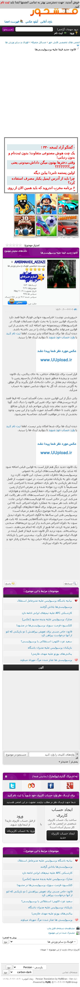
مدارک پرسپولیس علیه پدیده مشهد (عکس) (47, 619)
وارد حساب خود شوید (62, 337)
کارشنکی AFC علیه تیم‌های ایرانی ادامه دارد (47, 612)
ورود (72, 33)
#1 (75, 309)
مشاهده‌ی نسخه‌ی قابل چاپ (61, 928)
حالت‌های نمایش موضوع (16, 250)
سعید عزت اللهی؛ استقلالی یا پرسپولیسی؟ (46, 641)
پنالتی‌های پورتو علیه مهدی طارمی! (51, 653)
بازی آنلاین (46, 21)
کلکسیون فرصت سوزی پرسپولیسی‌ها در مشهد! (44, 625)
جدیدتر (64, 761)
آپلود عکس (32, 21)
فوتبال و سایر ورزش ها (17, 42)
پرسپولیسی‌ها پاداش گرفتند (56, 606)
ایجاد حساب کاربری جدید (62, 835)
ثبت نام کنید (13, 333)
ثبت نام (58, 33)
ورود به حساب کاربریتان (21, 830)
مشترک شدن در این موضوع (62, 932)
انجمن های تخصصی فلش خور (64, 42)
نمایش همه (40, 776)
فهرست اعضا (12, 21)
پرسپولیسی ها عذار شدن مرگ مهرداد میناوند (46, 659)
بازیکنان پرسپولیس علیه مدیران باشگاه (50, 647)
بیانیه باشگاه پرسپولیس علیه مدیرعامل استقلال (44, 600)
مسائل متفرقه (38, 42)
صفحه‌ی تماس (69, 972)
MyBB (47, 982)
